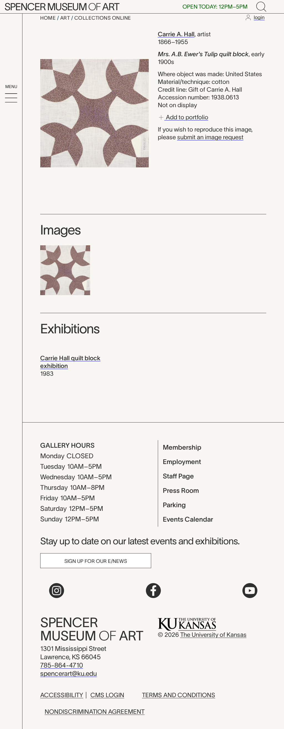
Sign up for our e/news (95, 561)
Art (65, 18)
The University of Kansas (213, 634)
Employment (182, 461)
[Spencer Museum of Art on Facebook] (153, 590)
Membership (182, 447)
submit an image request (210, 137)
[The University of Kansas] (187, 623)
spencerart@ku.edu (68, 673)
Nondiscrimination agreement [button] (94, 711)
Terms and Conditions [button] (178, 695)
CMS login (107, 695)
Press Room (181, 490)
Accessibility (61, 695)
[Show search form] (261, 7)
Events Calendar (188, 519)
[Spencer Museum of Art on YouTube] (249, 590)
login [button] (259, 17)
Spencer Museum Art (61, 6)
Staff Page (178, 476)
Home (48, 18)
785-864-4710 (61, 665)
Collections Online (102, 18)
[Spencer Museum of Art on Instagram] (56, 590)
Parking (174, 505)
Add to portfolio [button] (186, 117)
